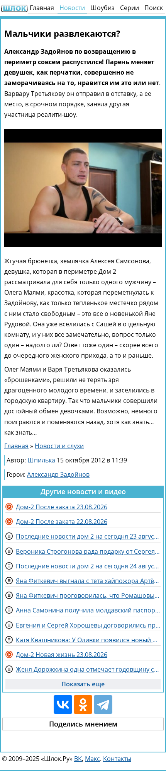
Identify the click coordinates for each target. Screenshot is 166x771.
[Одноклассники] (83, 704)
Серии (129, 7)
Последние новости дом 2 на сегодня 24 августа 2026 (88, 566)
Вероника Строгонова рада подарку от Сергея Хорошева (88, 551)
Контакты (117, 758)
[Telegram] (103, 704)
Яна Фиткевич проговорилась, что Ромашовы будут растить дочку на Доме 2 (88, 595)
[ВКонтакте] (63, 704)
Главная (42, 7)
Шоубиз (102, 7)
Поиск (153, 7)
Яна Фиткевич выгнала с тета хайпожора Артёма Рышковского (88, 581)
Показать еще (83, 684)
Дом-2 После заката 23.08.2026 (61, 507)
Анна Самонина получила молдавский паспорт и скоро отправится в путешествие (88, 610)
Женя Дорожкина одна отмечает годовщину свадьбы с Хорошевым (88, 669)
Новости (72, 7)
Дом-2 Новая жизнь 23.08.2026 (61, 654)
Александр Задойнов (58, 474)
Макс (92, 758)
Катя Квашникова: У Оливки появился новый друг (88, 640)
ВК (78, 758)
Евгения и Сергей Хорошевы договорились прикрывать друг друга (88, 625)
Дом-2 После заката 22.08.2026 (61, 521)
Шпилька (41, 460)
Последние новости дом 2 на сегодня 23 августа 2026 (88, 536)
